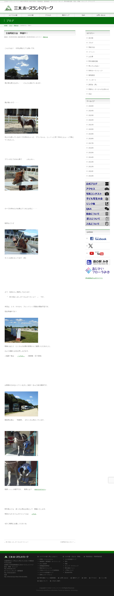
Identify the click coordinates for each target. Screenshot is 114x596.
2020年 (91, 129)
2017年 (91, 143)
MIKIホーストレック (96, 70)
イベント (92, 52)
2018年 (91, 138)
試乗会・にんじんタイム (46, 559)
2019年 (91, 134)
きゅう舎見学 (43, 563)
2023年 (91, 115)
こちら (34, 514)
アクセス (94, 578)
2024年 (91, 111)
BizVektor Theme (57, 590)
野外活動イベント (70, 568)
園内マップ (76, 578)
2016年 (91, 148)
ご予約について (69, 570)
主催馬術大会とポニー (67, 542)
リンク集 (104, 578)
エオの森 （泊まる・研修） (73, 556)
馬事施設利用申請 (44, 565)
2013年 (91, 162)
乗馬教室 (92, 75)
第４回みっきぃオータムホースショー (16, 542)
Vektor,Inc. (67, 590)
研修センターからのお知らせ (99, 89)
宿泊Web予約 (68, 572)
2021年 (91, 125)
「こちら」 (21, 356)
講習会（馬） (93, 84)
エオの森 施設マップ (70, 559)
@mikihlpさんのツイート (94, 278)
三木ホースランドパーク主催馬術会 (49, 570)
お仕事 (91, 56)
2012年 (91, 166)
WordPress (47, 590)
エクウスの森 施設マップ (46, 572)
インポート (92, 80)
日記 (90, 94)
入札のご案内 (56, 581)
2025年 (91, 106)
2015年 (91, 152)
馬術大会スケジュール (46, 568)
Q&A (85, 578)
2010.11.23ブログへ (40, 489)
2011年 (91, 171)
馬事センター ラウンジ (46, 574)
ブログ (91, 43)
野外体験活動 (93, 61)
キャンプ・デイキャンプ (71, 565)
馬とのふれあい (94, 66)
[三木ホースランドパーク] (28, 8)
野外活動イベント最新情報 (48, 578)
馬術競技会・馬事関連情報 (94, 556)
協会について (44, 581)
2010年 (91, 176)
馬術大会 (45, 37)
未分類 (91, 38)
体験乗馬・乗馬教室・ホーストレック (50, 561)
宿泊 (66, 561)
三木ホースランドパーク (54, 588)
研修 (66, 563)
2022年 (91, 120)
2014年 (91, 157)
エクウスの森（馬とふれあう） (49, 556)
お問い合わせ (64, 578)
